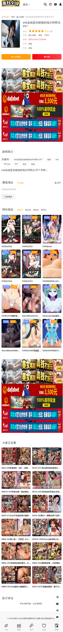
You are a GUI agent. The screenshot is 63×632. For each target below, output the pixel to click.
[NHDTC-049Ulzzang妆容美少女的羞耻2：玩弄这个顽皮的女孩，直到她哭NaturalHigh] (46, 527)
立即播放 (17, 57)
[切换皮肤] (57, 604)
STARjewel (47, 246)
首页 (13, 17)
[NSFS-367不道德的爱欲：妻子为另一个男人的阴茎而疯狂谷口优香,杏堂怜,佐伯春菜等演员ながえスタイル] (46, 575)
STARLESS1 (27, 246)
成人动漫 (20, 17)
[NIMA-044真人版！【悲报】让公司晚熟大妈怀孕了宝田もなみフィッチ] (16, 527)
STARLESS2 (7, 246)
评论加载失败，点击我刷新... (31, 604)
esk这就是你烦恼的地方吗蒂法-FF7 (28, 159)
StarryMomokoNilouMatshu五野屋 (16, 351)
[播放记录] (50, 4)
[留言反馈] (55, 4)
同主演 (28, 210)
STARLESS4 (7, 281)
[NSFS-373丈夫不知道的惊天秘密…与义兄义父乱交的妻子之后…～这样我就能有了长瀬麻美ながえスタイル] (16, 504)
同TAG (43, 210)
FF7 (16, 164)
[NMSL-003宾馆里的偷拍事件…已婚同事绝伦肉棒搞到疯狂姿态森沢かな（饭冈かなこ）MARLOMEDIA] (16, 551)
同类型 (20, 210)
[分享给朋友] (57, 610)
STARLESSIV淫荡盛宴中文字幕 (35, 351)
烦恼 (49, 159)
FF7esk (7, 164)
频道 (25, 4)
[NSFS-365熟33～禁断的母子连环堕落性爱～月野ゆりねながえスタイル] (46, 504)
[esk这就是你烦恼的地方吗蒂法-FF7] (11, 34)
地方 (24, 164)
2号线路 (20, 183)
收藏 (48, 57)
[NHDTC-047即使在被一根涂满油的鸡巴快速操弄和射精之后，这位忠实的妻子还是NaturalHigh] (16, 480)
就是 (33, 164)
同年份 (36, 210)
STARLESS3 (27, 281)
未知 (40, 35)
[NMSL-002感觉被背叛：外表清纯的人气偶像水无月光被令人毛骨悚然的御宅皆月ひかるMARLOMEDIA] (46, 551)
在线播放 (8, 197)
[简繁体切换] (57, 597)
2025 (47, 35)
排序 (59, 183)
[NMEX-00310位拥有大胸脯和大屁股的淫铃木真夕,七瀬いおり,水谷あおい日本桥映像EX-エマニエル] (16, 575)
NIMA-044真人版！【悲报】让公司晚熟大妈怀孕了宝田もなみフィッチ (31, 539)
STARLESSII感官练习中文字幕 (14, 316)
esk (57, 159)
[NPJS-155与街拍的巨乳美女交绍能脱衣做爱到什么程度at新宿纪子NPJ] (46, 480)
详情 (43, 170)
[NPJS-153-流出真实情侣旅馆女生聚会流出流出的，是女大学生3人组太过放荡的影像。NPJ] (46, 456)
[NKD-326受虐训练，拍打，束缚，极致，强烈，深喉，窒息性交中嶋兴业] (16, 456)
